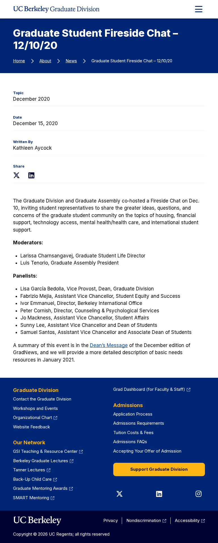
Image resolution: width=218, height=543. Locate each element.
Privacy (110, 520)
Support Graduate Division (159, 469)
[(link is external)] (37, 520)
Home (19, 60)
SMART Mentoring (33, 497)
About (45, 60)
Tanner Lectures (32, 469)
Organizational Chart (35, 417)
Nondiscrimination (146, 520)
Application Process (132, 414)
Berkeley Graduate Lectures (43, 460)
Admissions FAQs (130, 441)
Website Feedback (31, 427)
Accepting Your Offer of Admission (147, 451)
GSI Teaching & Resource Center (48, 451)
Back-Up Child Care (35, 479)
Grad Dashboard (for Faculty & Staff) (151, 389)
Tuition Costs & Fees (133, 432)
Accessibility (190, 520)
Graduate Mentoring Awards (43, 488)
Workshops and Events (35, 408)
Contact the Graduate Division (42, 399)
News (71, 60)
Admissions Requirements (138, 423)
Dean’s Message (109, 345)
